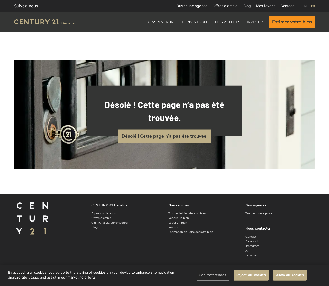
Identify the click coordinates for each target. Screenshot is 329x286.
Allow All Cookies (290, 275)
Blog (247, 6)
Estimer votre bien (292, 22)
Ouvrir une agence (191, 6)
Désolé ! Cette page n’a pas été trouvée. (164, 136)
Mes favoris (265, 6)
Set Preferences (212, 275)
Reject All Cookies (251, 275)
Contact (287, 6)
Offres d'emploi (225, 6)
